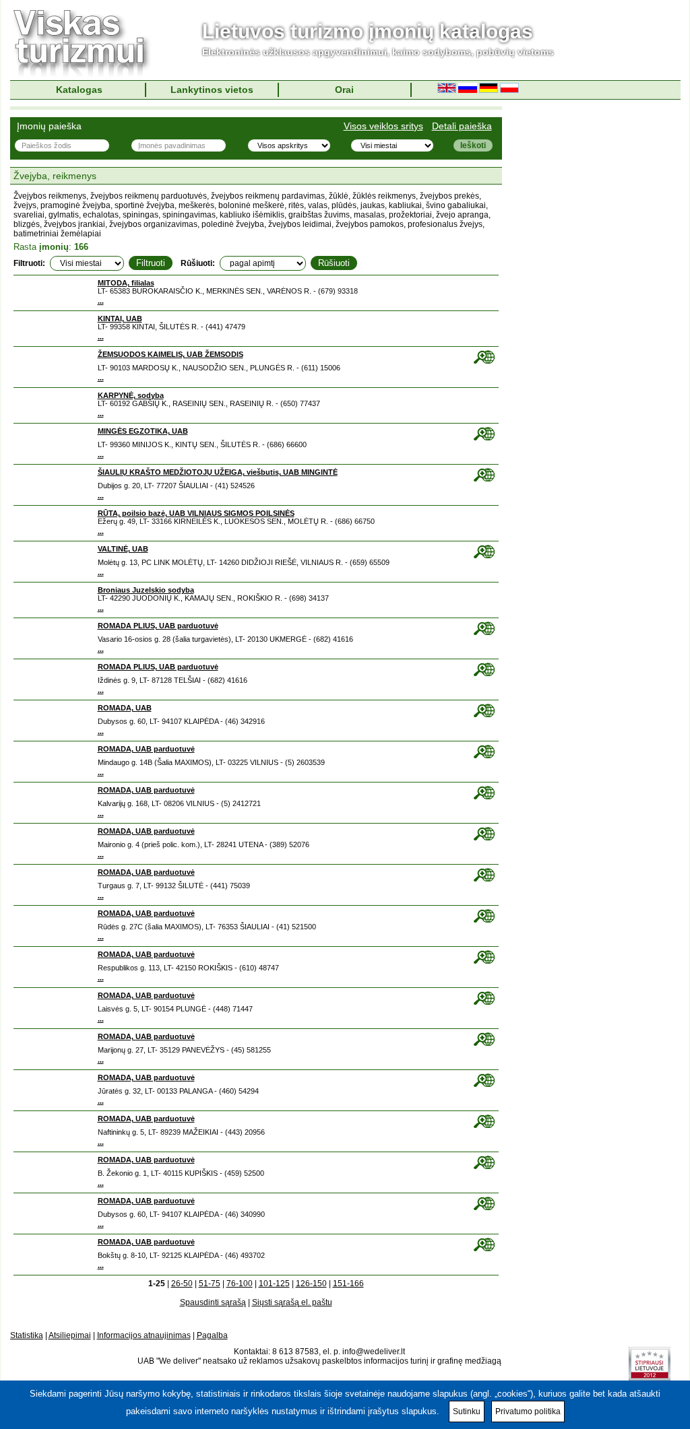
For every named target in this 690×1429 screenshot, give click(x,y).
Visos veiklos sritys (383, 126)
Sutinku (466, 1411)
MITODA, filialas (126, 283)
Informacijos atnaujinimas (144, 1335)
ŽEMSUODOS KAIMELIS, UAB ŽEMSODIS (170, 354)
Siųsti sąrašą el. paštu (292, 1302)
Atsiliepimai (70, 1335)
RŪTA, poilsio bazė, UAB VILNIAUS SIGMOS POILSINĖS (196, 513)
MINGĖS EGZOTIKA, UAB (143, 431)
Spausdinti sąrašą (213, 1302)
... (101, 301)
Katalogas (79, 89)
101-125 (274, 1283)
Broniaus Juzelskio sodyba (146, 590)
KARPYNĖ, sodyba (131, 395)
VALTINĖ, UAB (123, 549)
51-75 (209, 1283)
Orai (344, 89)
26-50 (182, 1283)
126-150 (311, 1283)
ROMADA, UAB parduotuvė (146, 749)
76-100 (239, 1283)
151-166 (348, 1283)
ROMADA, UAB (125, 708)
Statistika (26, 1335)
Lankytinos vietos (211, 89)
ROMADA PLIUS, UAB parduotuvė (158, 626)
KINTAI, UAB (120, 318)
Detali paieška (462, 126)
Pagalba (212, 1335)
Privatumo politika (528, 1411)
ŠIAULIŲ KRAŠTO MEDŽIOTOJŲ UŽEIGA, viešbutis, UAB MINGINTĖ (218, 472)
